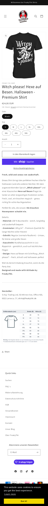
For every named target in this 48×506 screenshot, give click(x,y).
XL (30, 127)
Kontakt (8, 423)
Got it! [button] (24, 501)
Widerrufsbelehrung (14, 392)
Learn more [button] (10, 494)
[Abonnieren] (37, 452)
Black (7, 116)
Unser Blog (10, 429)
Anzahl (4, 139)
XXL (39, 127)
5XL (26, 133)
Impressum (10, 417)
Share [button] (7, 351)
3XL (6, 133)
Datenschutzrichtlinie (14, 398)
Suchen (8, 380)
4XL (16, 133)
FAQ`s (8, 386)
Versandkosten (11, 411)
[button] (5, 16)
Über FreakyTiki (12, 435)
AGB (7, 404)
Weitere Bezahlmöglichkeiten (24, 168)
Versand (13, 107)
